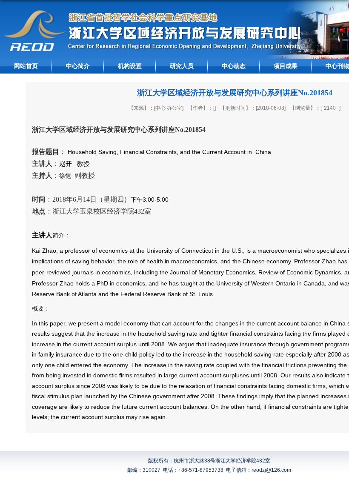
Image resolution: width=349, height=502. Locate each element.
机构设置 (130, 66)
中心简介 (78, 66)
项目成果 (286, 66)
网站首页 (26, 66)
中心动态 (234, 66)
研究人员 (182, 66)
